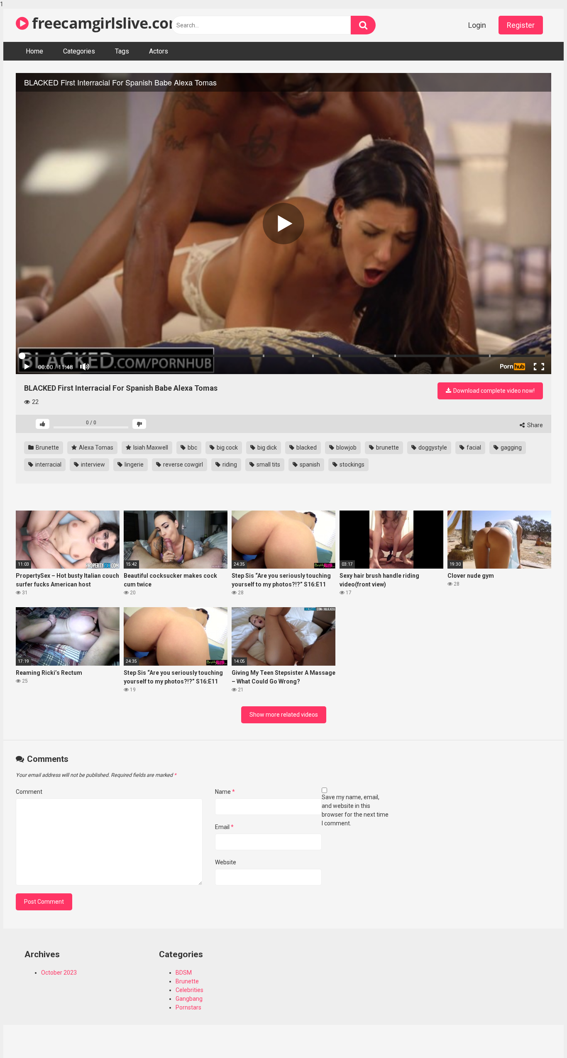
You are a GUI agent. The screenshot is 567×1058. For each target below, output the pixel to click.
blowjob (346, 447)
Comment (29, 791)
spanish (309, 464)
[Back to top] (539, 1034)
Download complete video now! (493, 390)
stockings (351, 464)
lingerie (133, 464)
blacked (306, 447)
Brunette (46, 447)
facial (473, 447)
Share (534, 425)
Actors (158, 51)
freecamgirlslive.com (106, 23)
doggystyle (432, 447)
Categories (79, 51)
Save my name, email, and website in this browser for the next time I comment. (355, 810)
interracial (47, 464)
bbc (191, 447)
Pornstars (188, 1007)
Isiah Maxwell (150, 447)
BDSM (184, 972)
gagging (510, 447)
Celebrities (189, 990)
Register (521, 25)
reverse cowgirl (182, 464)
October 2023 (59, 972)
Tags (122, 51)
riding (229, 464)
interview (92, 464)
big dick (266, 447)
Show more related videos (283, 714)
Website (225, 862)
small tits (267, 464)
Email (224, 827)
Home (34, 51)
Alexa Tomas (95, 447)
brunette (387, 447)
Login (477, 25)
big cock (226, 447)
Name (225, 791)
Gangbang (189, 998)
